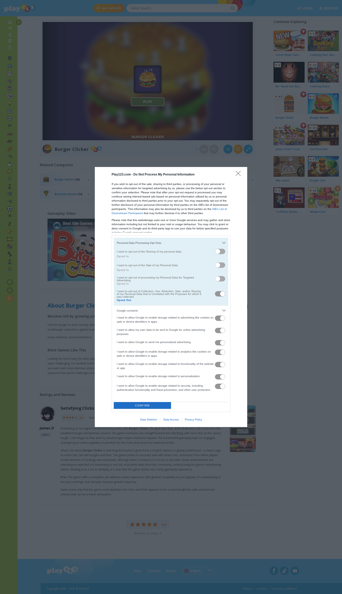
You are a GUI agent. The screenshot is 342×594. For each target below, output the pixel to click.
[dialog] (171, 297)
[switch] (220, 251)
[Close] (239, 174)
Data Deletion (148, 419)
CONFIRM (142, 405)
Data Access (171, 419)
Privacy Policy (193, 419)
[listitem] (171, 243)
